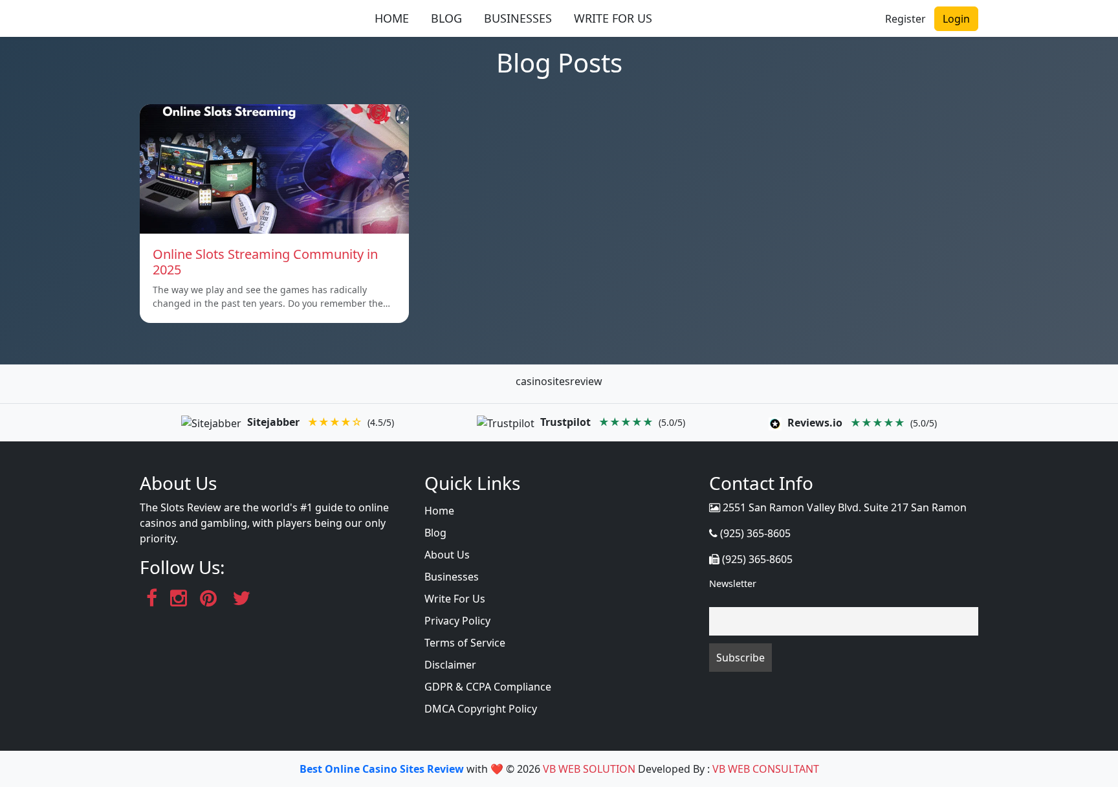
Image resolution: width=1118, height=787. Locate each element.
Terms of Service (464, 643)
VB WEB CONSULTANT (765, 769)
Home (439, 511)
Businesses (451, 577)
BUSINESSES (518, 18)
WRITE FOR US (613, 18)
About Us (447, 555)
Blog (435, 533)
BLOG (446, 18)
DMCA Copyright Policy (480, 709)
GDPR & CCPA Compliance (487, 687)
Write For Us (454, 599)
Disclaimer (450, 665)
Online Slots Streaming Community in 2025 (265, 261)
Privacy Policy (457, 621)
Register (905, 19)
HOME (392, 18)
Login (956, 19)
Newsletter (732, 583)
